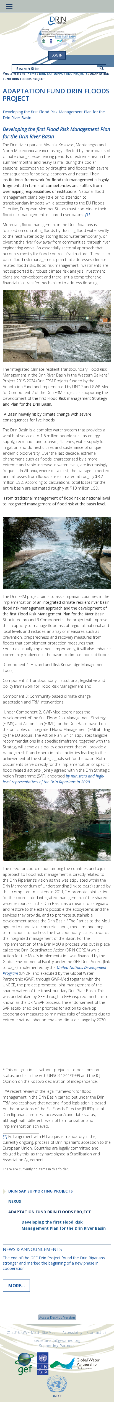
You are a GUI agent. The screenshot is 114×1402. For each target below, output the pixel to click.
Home (31, 74)
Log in (57, 55)
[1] (87, 214)
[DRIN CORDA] (57, 21)
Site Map (49, 1332)
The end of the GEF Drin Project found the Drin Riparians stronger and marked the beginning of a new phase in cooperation (54, 1263)
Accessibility (72, 1332)
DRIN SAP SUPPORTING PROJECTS (63, 74)
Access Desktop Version (57, 1317)
